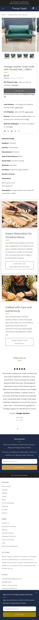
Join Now (15, 85)
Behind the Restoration (10, 546)
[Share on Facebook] (5, 131)
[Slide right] (35, 56)
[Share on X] (8, 131)
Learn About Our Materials (20, 342)
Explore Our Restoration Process (20, 265)
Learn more (19, 107)
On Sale (4, 510)
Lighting (5, 506)
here (27, 119)
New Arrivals (6, 486)
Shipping (6, 78)
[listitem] (19, 3)
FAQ (3, 543)
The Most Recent (8, 533)
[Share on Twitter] (12, 131)
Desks (4, 500)
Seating (4, 493)
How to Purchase (8, 540)
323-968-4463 (6, 582)
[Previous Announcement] (4, 475)
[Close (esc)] (36, 592)
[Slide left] (3, 56)
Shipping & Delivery (9, 536)
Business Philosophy (9, 526)
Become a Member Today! (22, 3)
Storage (4, 490)
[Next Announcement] (35, 475)
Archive (4, 513)
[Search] (36, 9)
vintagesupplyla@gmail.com (12, 579)
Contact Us (6, 523)
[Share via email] (19, 131)
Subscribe (19, 614)
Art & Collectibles (8, 503)
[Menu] (3, 9)
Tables (4, 496)
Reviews (5, 530)
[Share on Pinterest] (15, 131)
